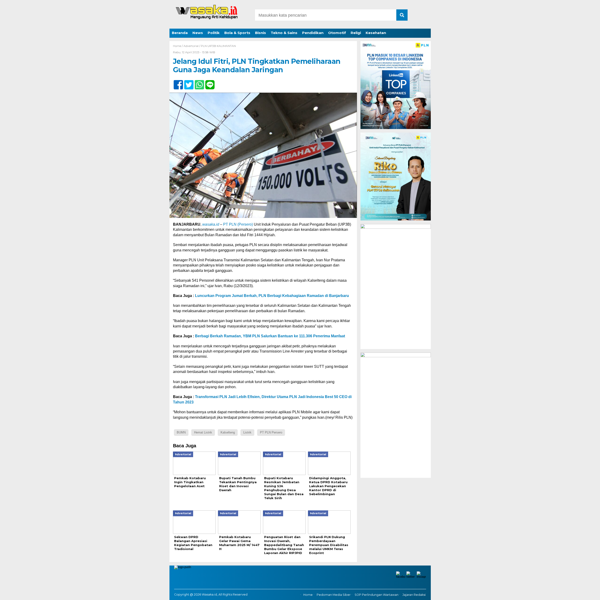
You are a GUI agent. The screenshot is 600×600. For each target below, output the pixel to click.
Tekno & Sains (284, 32)
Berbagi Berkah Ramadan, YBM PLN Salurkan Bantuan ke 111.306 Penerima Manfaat (270, 336)
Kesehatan (376, 32)
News (197, 32)
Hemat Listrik (203, 432)
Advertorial (191, 46)
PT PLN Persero (271, 432)
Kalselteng (228, 432)
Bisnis (260, 32)
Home (308, 594)
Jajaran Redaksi (414, 594)
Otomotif (337, 32)
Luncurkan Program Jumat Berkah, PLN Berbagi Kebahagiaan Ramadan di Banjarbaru (272, 296)
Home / (178, 46)
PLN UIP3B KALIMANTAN (218, 46)
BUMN (181, 432)
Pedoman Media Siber (334, 594)
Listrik (247, 432)
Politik (214, 32)
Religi (356, 32)
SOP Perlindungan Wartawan (376, 594)
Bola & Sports (237, 32)
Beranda (180, 32)
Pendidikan (312, 32)
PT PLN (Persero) (238, 224)
